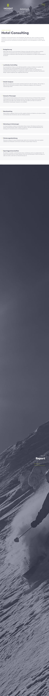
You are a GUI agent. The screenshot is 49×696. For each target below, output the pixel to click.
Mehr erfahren (37, 463)
